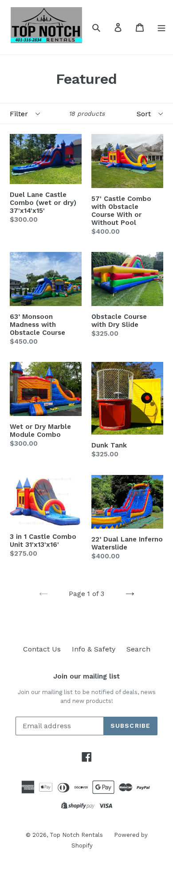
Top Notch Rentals (76, 835)
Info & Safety (93, 649)
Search (138, 649)
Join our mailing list (86, 676)
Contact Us (42, 649)
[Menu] (161, 27)
